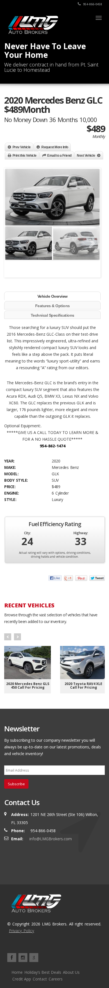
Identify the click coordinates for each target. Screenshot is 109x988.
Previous (13, 251)
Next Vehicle (86, 155)
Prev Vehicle (22, 147)
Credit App (21, 979)
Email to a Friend (59, 155)
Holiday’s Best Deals (42, 972)
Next (92, 251)
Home (17, 972)
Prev (7, 636)
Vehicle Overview (52, 296)
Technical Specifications (52, 315)
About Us (71, 972)
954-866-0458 (92, 4)
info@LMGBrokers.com (50, 838)
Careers (56, 979)
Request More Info (54, 147)
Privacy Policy (21, 930)
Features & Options (52, 306)
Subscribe (16, 783)
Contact (40, 979)
